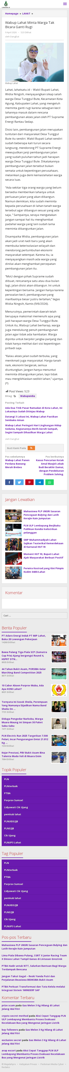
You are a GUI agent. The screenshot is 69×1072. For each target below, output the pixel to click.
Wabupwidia (27, 396)
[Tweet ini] (19, 482)
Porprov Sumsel (13, 800)
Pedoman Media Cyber (52, 1064)
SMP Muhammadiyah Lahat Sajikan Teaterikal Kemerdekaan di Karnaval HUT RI (43, 543)
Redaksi (6, 1067)
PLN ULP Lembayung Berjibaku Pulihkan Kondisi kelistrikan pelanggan (42, 529)
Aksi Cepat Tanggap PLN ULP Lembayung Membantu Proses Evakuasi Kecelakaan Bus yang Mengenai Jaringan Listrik (34, 1019)
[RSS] (31, 448)
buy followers (10, 1029)
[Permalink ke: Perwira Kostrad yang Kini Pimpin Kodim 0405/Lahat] (13, 573)
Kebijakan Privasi (28, 1064)
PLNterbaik (11, 786)
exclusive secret (11, 1040)
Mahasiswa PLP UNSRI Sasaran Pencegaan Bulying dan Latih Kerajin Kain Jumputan (42, 515)
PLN (6, 779)
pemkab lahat (12, 814)
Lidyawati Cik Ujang (16, 807)
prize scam (8, 1005)
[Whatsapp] (49, 482)
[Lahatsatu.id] (6, 4)
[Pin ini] (29, 482)
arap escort (9, 1050)
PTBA (7, 793)
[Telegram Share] (39, 482)
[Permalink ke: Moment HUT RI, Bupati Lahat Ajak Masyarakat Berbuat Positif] (13, 558)
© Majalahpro (9, 1064)
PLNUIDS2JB (11, 821)
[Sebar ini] (9, 482)
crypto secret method (15, 1015)
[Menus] (65, 4)
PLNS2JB (9, 828)
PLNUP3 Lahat (12, 842)
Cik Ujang (10, 835)
